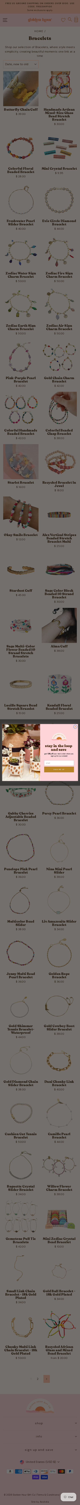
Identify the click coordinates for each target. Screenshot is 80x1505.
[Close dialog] (75, 727)
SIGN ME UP (59, 769)
